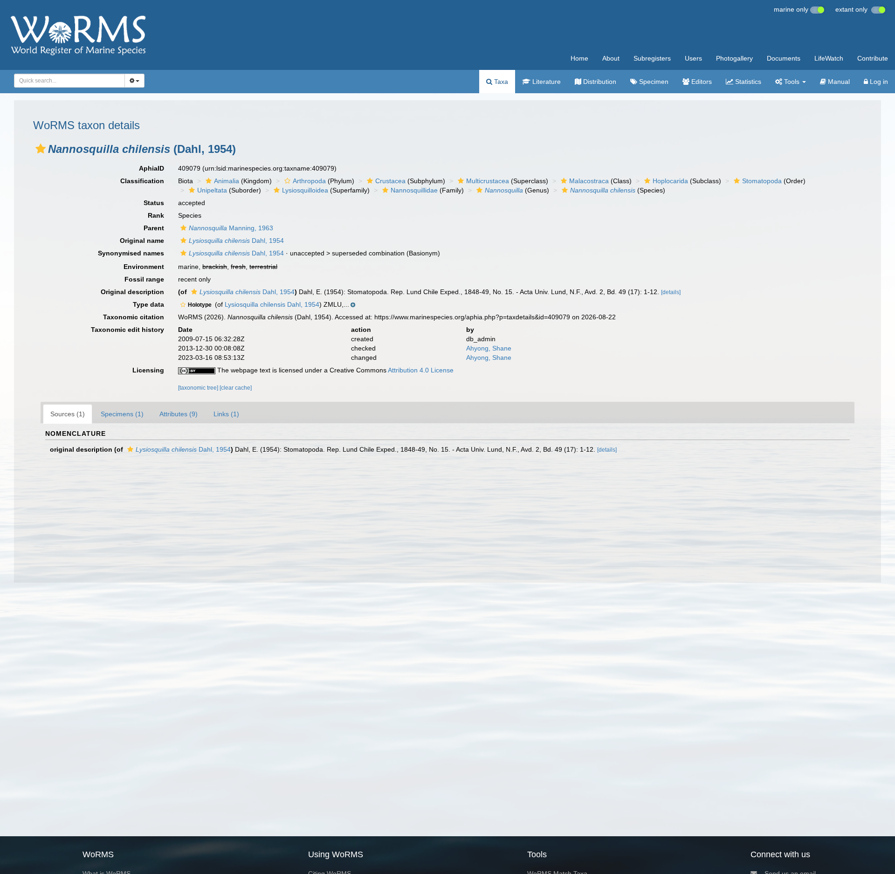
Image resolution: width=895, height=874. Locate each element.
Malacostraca (589, 181)
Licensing (148, 370)
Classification (142, 181)
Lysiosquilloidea (305, 190)
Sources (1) (67, 414)
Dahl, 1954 (236, 240)
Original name (142, 240)
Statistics (747, 81)
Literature (545, 81)
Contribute (872, 58)
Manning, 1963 (231, 228)
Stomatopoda (762, 181)
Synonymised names (131, 253)
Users (693, 58)
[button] (40, 148)
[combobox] (69, 81)
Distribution (598, 81)
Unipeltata (212, 190)
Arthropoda (309, 181)
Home (579, 58)
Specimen (652, 81)
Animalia (226, 181)
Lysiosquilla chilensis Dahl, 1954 (272, 304)
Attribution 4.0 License (421, 370)
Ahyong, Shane (488, 348)
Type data (148, 304)
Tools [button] (791, 81)
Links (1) (226, 414)
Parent (154, 228)
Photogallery (734, 58)
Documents (783, 58)
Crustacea (390, 181)
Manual (838, 81)
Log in (878, 81)
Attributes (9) (178, 414)
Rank (156, 215)
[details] (671, 292)
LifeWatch (828, 58)
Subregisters (652, 58)
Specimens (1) (122, 414)
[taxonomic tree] (199, 388)
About (611, 58)
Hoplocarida (670, 181)
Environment (144, 266)
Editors (700, 81)
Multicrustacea (487, 181)
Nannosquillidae (414, 190)
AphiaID (151, 168)
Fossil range (144, 279)
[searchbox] (66, 80)
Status (154, 202)
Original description (132, 292)
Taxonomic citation (133, 317)
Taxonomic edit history (127, 329)
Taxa (500, 81)
